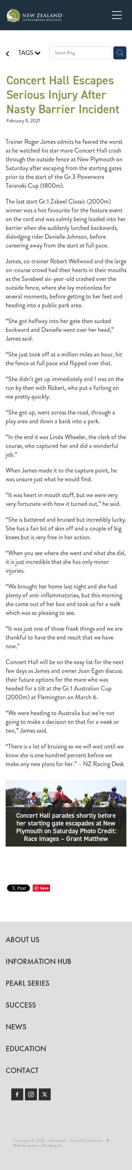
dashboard (57, 1141)
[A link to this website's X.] (45, 1094)
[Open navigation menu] (116, 15)
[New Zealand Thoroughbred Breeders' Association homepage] (58, 15)
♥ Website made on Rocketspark (61, 1143)
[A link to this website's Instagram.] (31, 1094)
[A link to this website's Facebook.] (17, 1094)
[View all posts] (7, 54)
